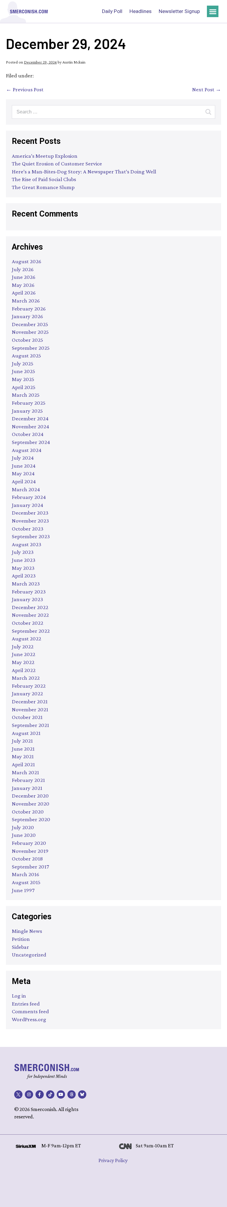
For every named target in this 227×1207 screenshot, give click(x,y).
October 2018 (27, 858)
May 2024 (23, 473)
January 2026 (27, 316)
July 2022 (22, 646)
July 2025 (22, 363)
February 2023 (29, 591)
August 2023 (26, 544)
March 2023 (26, 583)
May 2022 (23, 662)
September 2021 (30, 725)
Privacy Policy (113, 1160)
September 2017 (30, 866)
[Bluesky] (82, 1094)
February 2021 (28, 780)
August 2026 (26, 261)
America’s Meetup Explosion (44, 156)
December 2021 (30, 701)
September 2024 (31, 442)
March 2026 (26, 300)
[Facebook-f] (39, 1094)
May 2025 (23, 379)
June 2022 (23, 654)
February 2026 (29, 308)
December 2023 (30, 513)
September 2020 (31, 819)
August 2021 (26, 733)
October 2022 (27, 623)
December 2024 (30, 418)
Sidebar (20, 947)
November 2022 (30, 615)
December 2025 (30, 324)
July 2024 (23, 458)
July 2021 (22, 741)
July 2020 (23, 827)
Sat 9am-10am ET (155, 1146)
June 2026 (23, 277)
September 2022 (31, 631)
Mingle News (27, 931)
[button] (212, 11)
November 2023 (30, 521)
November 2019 (30, 851)
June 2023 (23, 560)
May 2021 (23, 756)
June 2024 (23, 466)
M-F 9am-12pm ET (61, 1146)
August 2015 (26, 882)
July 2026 (23, 269)
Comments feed (30, 1011)
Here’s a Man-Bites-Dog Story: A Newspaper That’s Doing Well (84, 171)
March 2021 (25, 772)
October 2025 (27, 340)
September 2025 (31, 348)
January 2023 (27, 599)
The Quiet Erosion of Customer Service (57, 163)
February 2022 (29, 686)
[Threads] (71, 1094)
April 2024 (24, 481)
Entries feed (26, 1004)
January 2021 (27, 788)
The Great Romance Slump (43, 187)
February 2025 (29, 403)
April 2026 (24, 292)
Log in (19, 996)
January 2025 (27, 411)
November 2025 (30, 332)
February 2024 (29, 497)
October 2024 (27, 434)
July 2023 (23, 552)
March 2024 (26, 489)
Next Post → (206, 89)
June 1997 (23, 890)
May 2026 (23, 285)
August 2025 (26, 355)
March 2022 (26, 678)
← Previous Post (24, 89)
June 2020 (24, 835)
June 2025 (23, 371)
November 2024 (30, 426)
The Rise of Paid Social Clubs (44, 179)
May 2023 (23, 568)
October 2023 (27, 529)
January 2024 (27, 505)
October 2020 (28, 812)
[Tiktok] (50, 1094)
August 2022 (26, 638)
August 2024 (26, 450)
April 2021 (23, 764)
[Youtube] (61, 1094)
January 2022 (27, 693)
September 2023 (31, 536)
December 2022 (30, 607)
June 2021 (23, 749)
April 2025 (23, 387)
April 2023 (24, 575)
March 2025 (26, 395)
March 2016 (25, 874)
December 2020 (30, 796)
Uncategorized (29, 954)
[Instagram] (29, 1094)
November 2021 (30, 709)
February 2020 (29, 843)
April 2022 (23, 670)
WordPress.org (29, 1019)
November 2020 (30, 804)
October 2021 (27, 717)
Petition (21, 939)
